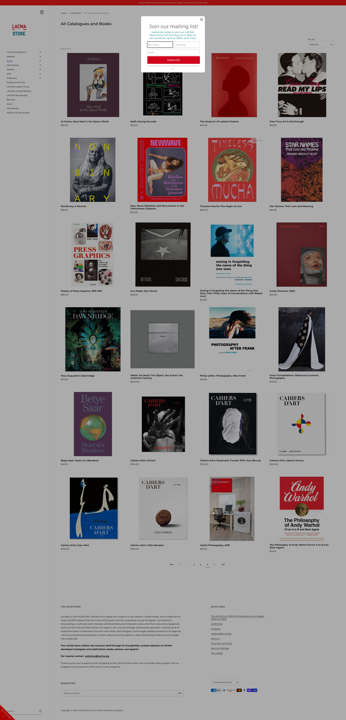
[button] (201, 19)
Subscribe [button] (173, 60)
